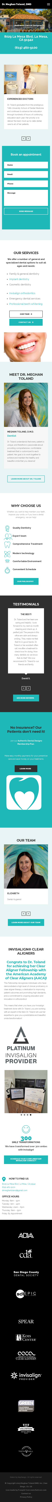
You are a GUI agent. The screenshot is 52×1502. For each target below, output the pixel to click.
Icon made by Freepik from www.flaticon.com (26, 1490)
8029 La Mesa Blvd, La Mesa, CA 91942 (26, 38)
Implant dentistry (19, 279)
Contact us (26, 1493)
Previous (8, 1091)
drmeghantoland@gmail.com (14, 1190)
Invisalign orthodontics (22, 293)
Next (43, 1091)
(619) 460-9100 (26, 47)
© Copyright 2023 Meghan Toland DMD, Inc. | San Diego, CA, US (26, 1485)
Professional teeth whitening (25, 304)
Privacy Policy (26, 1497)
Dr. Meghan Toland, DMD (16, 4)
